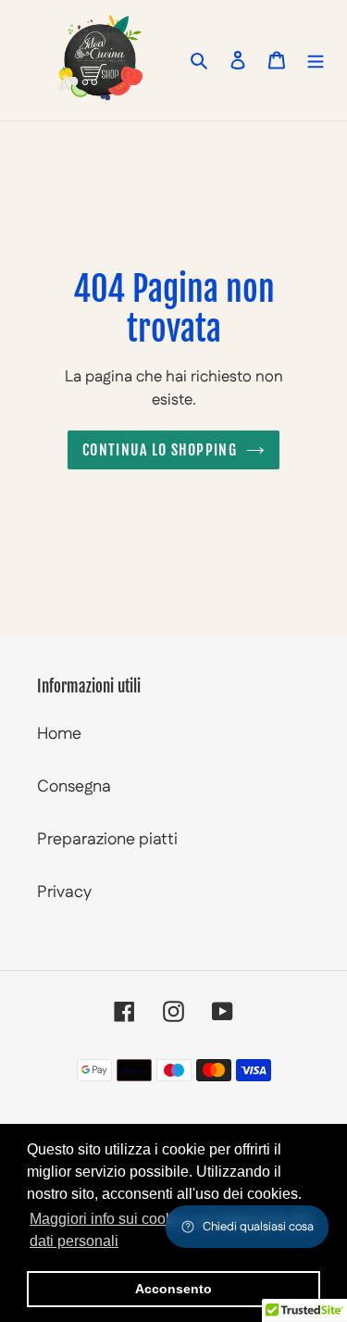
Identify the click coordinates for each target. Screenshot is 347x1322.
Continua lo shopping (159, 450)
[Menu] (315, 59)
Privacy (64, 892)
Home (59, 734)
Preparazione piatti (107, 840)
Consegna (74, 787)
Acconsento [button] (173, 1288)
